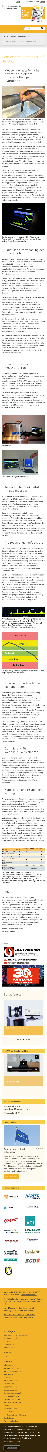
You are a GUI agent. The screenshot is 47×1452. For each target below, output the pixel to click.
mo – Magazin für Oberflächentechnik (19, 1308)
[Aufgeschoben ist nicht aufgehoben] (22, 1135)
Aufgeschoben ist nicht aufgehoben (15, 1151)
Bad (5, 200)
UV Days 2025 (12, 1081)
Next (39, 1065)
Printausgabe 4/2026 (12, 1106)
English (42, 1)
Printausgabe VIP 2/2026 (13, 1113)
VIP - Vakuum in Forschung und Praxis (19, 1315)
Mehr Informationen (12, 1441)
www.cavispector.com (11, 931)
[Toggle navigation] (5, 29)
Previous (7, 1065)
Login (18, 1)
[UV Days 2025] (23, 1065)
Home (6, 37)
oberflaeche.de (10, 1292)
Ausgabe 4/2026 (25, 15)
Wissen (13, 37)
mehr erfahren (11, 1176)
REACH (35, 1156)
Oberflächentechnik (11, 1166)
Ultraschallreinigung (10, 156)
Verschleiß (38, 825)
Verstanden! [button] (12, 1448)
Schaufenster (23, 37)
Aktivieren (23, 548)
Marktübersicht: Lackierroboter (16, 1109)
